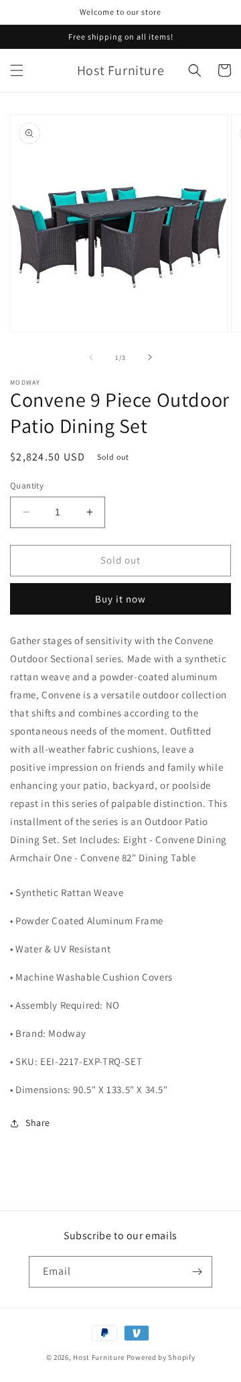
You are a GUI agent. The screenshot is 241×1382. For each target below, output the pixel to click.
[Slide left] (91, 357)
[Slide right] (150, 357)
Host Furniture (99, 1357)
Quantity (27, 485)
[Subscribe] (197, 1271)
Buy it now (120, 598)
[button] (16, 70)
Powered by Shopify (161, 1357)
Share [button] (37, 1123)
